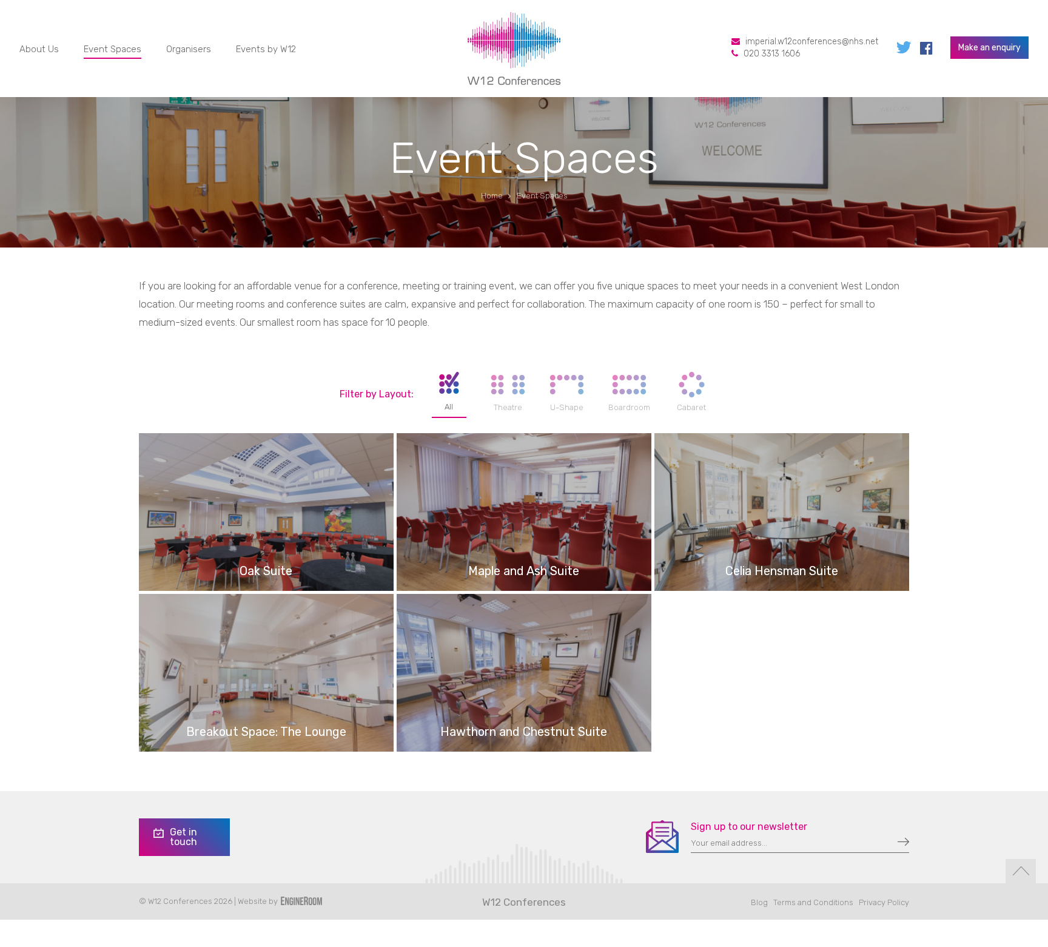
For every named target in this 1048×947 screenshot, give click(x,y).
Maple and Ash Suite (523, 571)
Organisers (188, 49)
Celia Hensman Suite (781, 571)
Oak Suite (266, 571)
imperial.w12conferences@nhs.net (811, 41)
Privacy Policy (884, 902)
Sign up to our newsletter (749, 826)
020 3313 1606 (772, 54)
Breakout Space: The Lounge (266, 731)
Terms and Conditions (813, 902)
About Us (39, 49)
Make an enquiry (989, 47)
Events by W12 (266, 49)
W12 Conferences (524, 902)
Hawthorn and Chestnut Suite (523, 731)
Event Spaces (112, 49)
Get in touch (183, 837)
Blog (759, 902)
